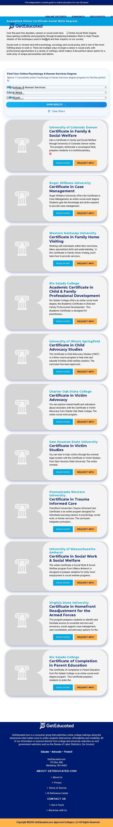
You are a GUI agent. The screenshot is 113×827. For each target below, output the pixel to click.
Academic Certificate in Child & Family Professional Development (74, 291)
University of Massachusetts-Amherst (72, 550)
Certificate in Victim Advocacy (68, 397)
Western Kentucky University (72, 233)
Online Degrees (56, 16)
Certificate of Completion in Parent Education (73, 663)
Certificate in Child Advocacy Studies (66, 347)
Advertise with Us (58, 810)
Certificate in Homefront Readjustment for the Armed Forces (72, 610)
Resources (97, 16)
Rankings (78, 16)
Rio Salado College (64, 283)
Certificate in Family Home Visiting (74, 239)
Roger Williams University (70, 183)
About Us (57, 777)
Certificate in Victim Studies (68, 448)
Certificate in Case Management (66, 189)
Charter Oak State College (70, 391)
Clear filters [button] (58, 111)
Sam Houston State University (73, 442)
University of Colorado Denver (73, 127)
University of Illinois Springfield (74, 341)
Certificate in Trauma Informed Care (69, 501)
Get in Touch (57, 805)
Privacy (58, 782)
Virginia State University (69, 602)
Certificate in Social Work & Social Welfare (73, 558)
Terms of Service (58, 788)
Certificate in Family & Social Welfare (70, 133)
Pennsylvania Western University (67, 493)
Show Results (56, 104)
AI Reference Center (57, 793)
